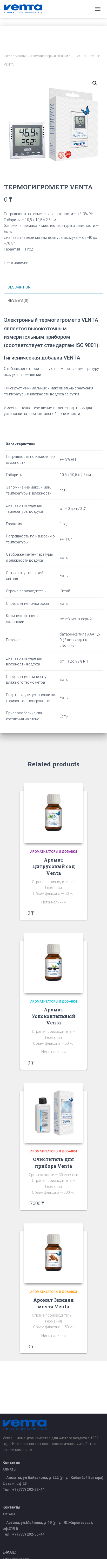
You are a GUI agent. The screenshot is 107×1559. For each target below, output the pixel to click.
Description (19, 287)
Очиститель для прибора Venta (53, 1162)
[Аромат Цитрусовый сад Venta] (53, 813)
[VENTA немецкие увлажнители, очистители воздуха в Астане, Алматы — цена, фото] (25, 9)
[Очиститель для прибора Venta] (53, 1113)
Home (8, 56)
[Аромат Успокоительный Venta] (53, 963)
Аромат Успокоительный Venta (53, 1016)
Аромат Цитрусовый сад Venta (53, 866)
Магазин (21, 56)
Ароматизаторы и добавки (49, 56)
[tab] (53, 287)
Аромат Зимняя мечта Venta (53, 1303)
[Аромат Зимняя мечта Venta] (53, 1253)
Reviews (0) (18, 300)
